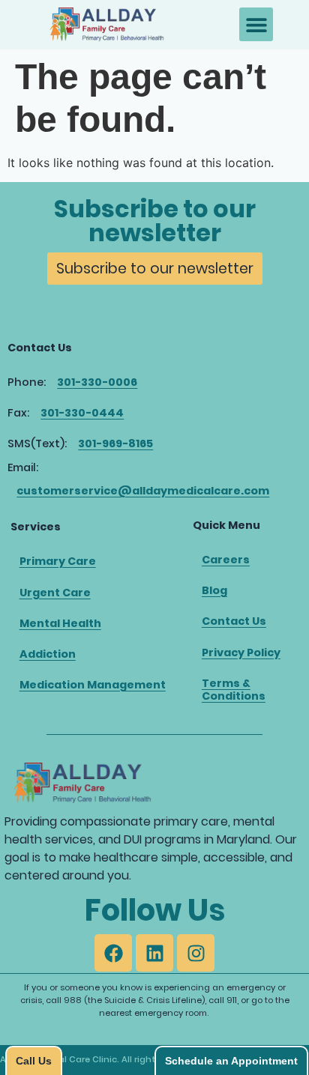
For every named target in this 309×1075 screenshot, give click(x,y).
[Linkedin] (154, 953)
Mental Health (60, 623)
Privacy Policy (241, 652)
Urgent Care (55, 592)
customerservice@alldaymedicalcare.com (142, 490)
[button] (256, 24)
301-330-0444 (82, 412)
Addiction (48, 653)
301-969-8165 (115, 443)
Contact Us (234, 621)
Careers (226, 559)
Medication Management (93, 684)
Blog (214, 590)
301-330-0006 (97, 382)
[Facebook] (113, 953)
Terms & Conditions (234, 689)
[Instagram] (195, 953)
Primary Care (58, 561)
